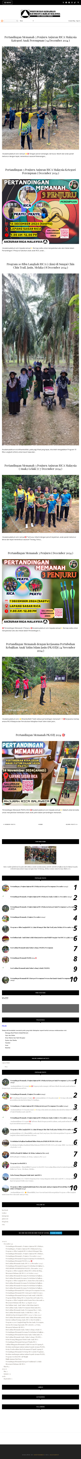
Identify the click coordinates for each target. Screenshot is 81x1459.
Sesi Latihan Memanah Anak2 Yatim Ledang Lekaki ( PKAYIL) (30, 968)
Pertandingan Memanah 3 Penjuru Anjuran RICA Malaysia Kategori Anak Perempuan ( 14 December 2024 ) (41, 38)
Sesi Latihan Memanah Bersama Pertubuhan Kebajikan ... (24, 1276)
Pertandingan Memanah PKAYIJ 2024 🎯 (40, 735)
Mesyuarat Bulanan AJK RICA (15, 1364)
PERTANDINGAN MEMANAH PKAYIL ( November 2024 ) (24, 1268)
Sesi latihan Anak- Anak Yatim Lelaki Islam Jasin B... (22, 1305)
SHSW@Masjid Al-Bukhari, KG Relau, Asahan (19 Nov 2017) (29, 1153)
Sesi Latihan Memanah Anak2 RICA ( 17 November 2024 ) (24, 1263)
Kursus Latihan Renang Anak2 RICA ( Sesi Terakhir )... (23, 1320)
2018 (4, 1376)
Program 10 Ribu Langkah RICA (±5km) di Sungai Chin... (24, 1251)
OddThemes (39, 1455)
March (6, 1367)
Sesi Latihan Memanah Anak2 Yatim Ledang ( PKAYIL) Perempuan (31, 948)
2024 (4, 1241)
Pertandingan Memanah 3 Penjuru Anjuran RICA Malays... (25, 1246)
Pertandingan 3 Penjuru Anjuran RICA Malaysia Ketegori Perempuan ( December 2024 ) (40, 171)
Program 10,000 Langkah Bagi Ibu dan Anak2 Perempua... (25, 1322)
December (8, 1244)
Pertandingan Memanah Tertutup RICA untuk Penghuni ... (25, 1352)
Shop (6, 1066)
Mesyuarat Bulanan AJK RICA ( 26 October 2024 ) (22, 1273)
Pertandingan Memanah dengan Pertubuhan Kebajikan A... (25, 1266)
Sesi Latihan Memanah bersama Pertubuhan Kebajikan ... (24, 1278)
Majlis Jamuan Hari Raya (14, 1359)
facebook (5, 1210)
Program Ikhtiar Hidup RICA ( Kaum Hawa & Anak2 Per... (25, 1298)
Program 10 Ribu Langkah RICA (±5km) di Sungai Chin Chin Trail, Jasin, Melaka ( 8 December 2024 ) (40, 265)
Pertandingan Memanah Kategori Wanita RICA (21, 1342)
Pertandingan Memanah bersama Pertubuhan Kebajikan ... (25, 1332)
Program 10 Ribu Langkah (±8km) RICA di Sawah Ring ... (24, 1271)
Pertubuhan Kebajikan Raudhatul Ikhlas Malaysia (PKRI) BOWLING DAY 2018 (35, 1141)
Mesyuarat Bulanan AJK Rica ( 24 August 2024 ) (21, 1303)
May (6, 1371)
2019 (4, 1369)
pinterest (5, 1219)
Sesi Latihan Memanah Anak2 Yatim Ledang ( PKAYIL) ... (24, 1337)
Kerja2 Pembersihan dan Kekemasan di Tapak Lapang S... (24, 1349)
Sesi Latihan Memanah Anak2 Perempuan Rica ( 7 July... (24, 1310)
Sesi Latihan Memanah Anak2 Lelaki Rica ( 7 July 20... (23, 1312)
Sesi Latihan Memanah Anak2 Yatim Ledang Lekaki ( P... (24, 1330)
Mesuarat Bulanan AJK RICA (15, 1327)
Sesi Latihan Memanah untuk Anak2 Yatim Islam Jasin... (24, 1317)
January (7, 1374)
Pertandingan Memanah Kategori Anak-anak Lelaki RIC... (24, 1295)
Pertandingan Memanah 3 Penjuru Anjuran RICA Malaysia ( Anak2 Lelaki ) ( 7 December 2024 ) (41, 467)
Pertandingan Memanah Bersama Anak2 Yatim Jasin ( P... (24, 1335)
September (8, 1379)
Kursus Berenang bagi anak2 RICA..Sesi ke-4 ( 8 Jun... (23, 1325)
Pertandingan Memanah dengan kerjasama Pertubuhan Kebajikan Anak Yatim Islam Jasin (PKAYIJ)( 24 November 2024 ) (40, 647)
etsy (3, 1224)
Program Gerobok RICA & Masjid (17, 1357)
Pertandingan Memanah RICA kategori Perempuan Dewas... (25, 1290)
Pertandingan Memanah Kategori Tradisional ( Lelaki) (23, 1362)
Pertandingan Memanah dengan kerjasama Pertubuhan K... (25, 1259)
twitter (4, 1213)
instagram (5, 1216)
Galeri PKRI (6, 1063)
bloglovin (5, 1222)
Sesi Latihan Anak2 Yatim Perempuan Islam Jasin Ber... (23, 1308)
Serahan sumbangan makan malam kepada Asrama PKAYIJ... (25, 1347)
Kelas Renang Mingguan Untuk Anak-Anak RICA (25, 1175)
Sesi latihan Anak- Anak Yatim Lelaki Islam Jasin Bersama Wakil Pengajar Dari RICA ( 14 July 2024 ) (42, 938)
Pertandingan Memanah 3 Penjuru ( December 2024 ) (40, 553)
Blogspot (54, 1455)
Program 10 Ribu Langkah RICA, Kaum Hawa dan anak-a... (25, 1281)
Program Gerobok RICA (18, 1163)
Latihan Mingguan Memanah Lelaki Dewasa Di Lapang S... (25, 1344)
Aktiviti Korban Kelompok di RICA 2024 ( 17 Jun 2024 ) (23, 1315)
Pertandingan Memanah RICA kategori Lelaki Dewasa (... (24, 1293)
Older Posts (71, 824)
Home (41, 824)
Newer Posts (10, 824)
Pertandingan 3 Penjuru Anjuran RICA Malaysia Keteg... (24, 1249)
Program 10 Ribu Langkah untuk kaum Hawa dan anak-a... (25, 1300)
